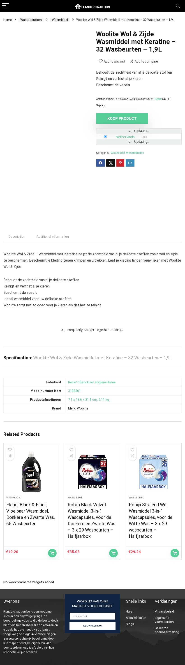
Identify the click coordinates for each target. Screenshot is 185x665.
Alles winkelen (136, 618)
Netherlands (125, 136)
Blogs (130, 624)
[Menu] (5, 6)
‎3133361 (74, 391)
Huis (129, 611)
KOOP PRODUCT (122, 118)
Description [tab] (17, 236)
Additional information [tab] (53, 236)
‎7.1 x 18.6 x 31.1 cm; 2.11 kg (88, 400)
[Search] (178, 6)
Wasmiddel (60, 20)
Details (158, 99)
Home (7, 20)
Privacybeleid (164, 611)
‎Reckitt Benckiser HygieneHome (92, 382)
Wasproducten (31, 20)
